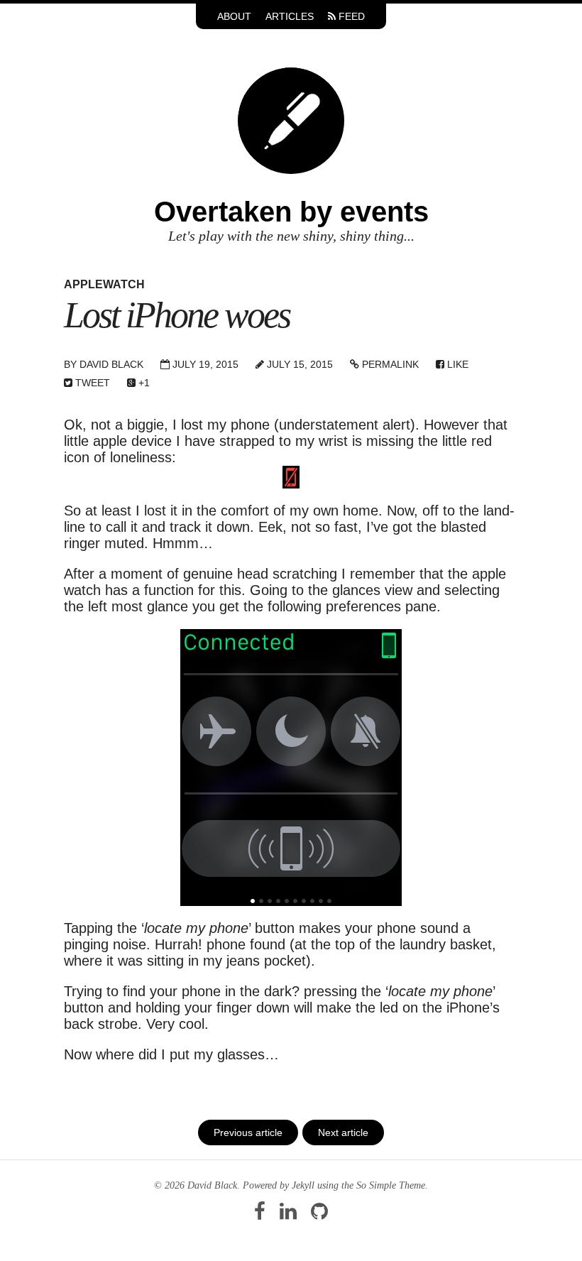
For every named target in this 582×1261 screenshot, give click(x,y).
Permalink (389, 364)
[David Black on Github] (319, 1215)
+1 (143, 382)
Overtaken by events (291, 211)
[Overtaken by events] (291, 119)
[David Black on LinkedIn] (288, 1215)
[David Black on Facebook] (259, 1215)
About (234, 16)
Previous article (248, 1132)
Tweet (91, 382)
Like (456, 364)
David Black (111, 364)
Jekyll (303, 1185)
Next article (343, 1132)
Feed (350, 16)
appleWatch (104, 284)
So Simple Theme (390, 1185)
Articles (289, 16)
